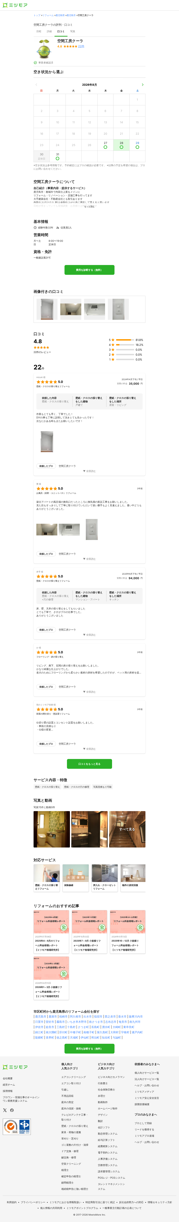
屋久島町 (102, 1032)
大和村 (114, 1032)
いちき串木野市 (77, 1021)
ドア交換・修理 (69, 1151)
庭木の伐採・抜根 (71, 1108)
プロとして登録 (143, 1123)
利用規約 (12, 1202)
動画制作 (103, 1102)
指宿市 (98, 1016)
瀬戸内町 (137, 1032)
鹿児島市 (71, 15)
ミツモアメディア (144, 1091)
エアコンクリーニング (73, 1076)
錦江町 (39, 1032)
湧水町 (106, 1027)
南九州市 (135, 1021)
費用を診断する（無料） (89, 270)
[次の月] (142, 84)
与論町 (117, 1037)
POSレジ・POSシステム (111, 1177)
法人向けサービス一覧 (147, 1079)
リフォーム (48, 15)
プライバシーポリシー (33, 1202)
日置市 (39, 1021)
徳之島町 (62, 1037)
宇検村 (125, 1032)
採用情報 (8, 1090)
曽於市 (50, 1021)
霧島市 (60, 1021)
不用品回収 (67, 1095)
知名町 (106, 1037)
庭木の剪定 (67, 1102)
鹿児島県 (60, 15)
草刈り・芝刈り (69, 1138)
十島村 (71, 1027)
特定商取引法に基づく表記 (100, 1202)
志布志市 (110, 1021)
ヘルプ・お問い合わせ (147, 1085)
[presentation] (39, 32)
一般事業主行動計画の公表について (122, 1207)
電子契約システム (107, 1152)
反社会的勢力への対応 (131, 1202)
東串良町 (128, 1027)
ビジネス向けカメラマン (111, 1076)
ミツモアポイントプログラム (82, 1207)
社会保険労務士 (106, 1089)
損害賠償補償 (142, 1104)
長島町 (95, 1027)
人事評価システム (107, 1158)
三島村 (60, 1027)
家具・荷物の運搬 (71, 1132)
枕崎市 (63, 1016)
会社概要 (8, 1078)
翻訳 (100, 1120)
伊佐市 (39, 1027)
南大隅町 (51, 1032)
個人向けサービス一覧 (147, 1072)
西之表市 (110, 1016)
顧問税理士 (67, 1182)
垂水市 (122, 1016)
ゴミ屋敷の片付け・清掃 (74, 1144)
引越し (65, 1089)
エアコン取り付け (71, 1083)
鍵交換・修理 (68, 1157)
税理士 (65, 1169)
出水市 (87, 1016)
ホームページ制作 (107, 1108)
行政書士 (103, 1083)
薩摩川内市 (136, 1016)
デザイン (103, 1114)
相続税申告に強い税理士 (74, 1188)
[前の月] (36, 84)
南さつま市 (96, 1021)
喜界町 (50, 1037)
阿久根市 (75, 1016)
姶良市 (50, 1027)
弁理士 (101, 1095)
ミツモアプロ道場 (144, 1135)
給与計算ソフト (106, 1139)
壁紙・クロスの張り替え (74, 1125)
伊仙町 (85, 1037)
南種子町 (89, 1032)
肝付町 (63, 1032)
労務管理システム (107, 1165)
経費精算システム (107, 1146)
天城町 (74, 1037)
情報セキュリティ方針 (160, 1202)
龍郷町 (39, 1037)
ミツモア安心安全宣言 (147, 1097)
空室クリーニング (71, 1163)
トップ (37, 15)
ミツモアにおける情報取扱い (65, 1202)
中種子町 (75, 1032)
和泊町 (95, 1037)
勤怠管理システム (107, 1133)
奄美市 (123, 1021)
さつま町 (83, 1027)
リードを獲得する (144, 1129)
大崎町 (117, 1027)
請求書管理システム (109, 1171)
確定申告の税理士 (71, 1176)
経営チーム (9, 1084)
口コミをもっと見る (89, 763)
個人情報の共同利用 (51, 1207)
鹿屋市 (53, 1016)
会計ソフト (104, 1127)
